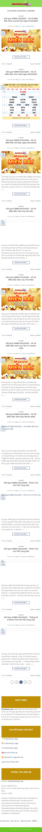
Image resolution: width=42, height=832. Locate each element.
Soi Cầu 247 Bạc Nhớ (11, 762)
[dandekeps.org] (21, 3)
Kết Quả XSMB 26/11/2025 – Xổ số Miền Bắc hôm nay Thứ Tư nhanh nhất (21, 345)
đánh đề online (26, 821)
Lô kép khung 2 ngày (11, 743)
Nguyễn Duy (31, 26)
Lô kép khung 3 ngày (10, 748)
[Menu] (2, 3)
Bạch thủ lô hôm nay (10, 752)
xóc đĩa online (5, 821)
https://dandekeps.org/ (15, 781)
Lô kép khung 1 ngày (10, 739)
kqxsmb (20, 16)
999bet (34, 821)
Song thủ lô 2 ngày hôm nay (13, 757)
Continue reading (21, 57)
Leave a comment (35, 64)
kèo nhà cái (15, 821)
